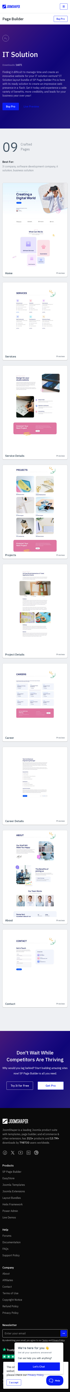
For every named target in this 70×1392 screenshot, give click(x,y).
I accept (13, 1382)
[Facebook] (5, 1152)
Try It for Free (20, 1085)
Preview (60, 273)
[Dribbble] (36, 1152)
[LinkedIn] (28, 1152)
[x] (12, 1152)
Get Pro (51, 1085)
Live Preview (31, 106)
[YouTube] (20, 1152)
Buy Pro (60, 18)
